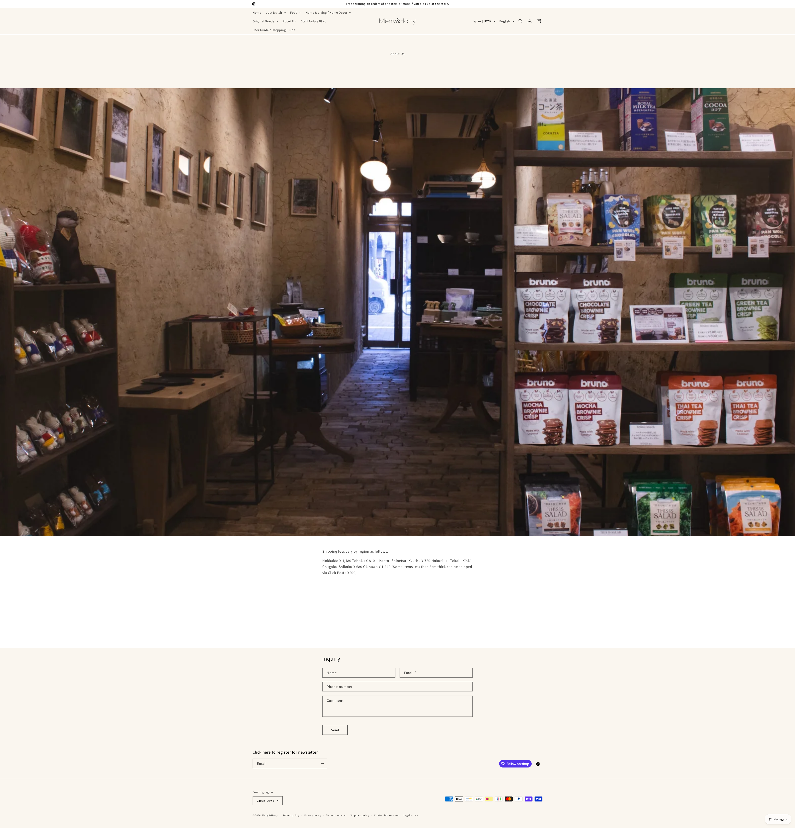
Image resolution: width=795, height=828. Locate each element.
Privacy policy (312, 815)
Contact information (386, 815)
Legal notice (411, 815)
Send (335, 730)
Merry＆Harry (270, 815)
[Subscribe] (322, 763)
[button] (276, 12)
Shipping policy (359, 815)
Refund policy (291, 815)
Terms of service (335, 815)
